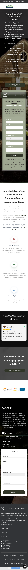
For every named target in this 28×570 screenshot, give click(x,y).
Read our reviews (10, 75)
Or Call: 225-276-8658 (19, 1)
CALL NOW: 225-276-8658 (14, 85)
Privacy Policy (6, 548)
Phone (8, 124)
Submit (13, 155)
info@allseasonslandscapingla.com (12, 541)
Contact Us (21, 559)
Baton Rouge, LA (7, 543)
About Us (14, 555)
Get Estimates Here (8, 1)
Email (7, 130)
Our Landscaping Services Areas (14, 563)
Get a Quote (5, 532)
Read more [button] (6, 339)
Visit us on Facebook (8, 546)
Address (8, 141)
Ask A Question (6, 545)
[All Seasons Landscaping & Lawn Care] (8, 6)
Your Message (9, 146)
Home (6, 555)
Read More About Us (6, 524)
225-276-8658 (5, 444)
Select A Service (10, 135)
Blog (13, 559)
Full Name (8, 119)
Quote (6, 559)
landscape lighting (20, 215)
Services (21, 555)
